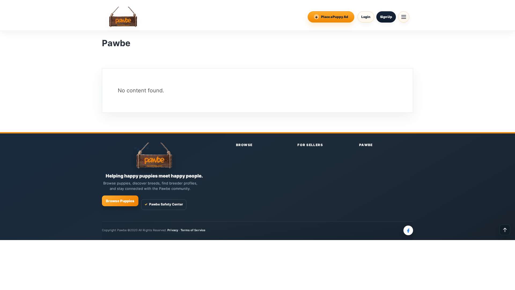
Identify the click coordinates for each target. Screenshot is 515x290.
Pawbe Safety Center (164, 204)
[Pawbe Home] (123, 16)
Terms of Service (193, 230)
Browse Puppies (120, 201)
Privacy (172, 230)
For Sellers (310, 145)
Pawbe (366, 145)
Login (365, 17)
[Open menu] (403, 17)
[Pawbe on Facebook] (408, 230)
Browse (244, 145)
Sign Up (386, 17)
